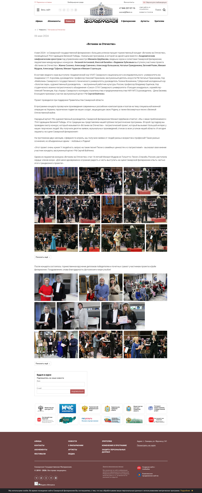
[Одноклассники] (68, 10)
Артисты (145, 21)
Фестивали (40, 454)
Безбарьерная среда (75, 2)
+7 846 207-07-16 (127, 8)
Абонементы (54, 21)
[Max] (64, 10)
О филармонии (128, 21)
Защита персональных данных (113, 466)
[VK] (60, 10)
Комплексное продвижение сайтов (150, 475)
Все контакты (129, 2)
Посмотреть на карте (146, 445)
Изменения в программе (114, 445)
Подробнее (185, 490)
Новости (42, 30)
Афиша (39, 21)
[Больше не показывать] (192, 490)
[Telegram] (71, 10)
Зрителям (159, 21)
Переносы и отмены (44, 2)
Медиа (71, 454)
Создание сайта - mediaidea (148, 468)
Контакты (39, 445)
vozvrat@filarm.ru (125, 12)
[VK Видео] (75, 10)
